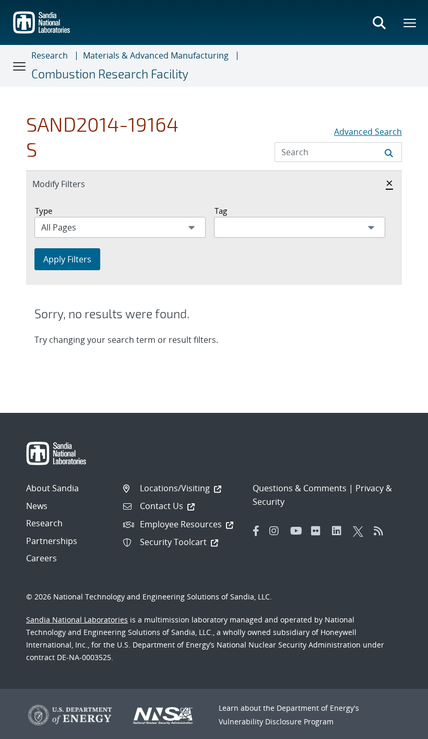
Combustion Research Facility (109, 73)
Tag (221, 210)
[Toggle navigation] (19, 65)
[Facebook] (256, 531)
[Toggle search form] (378, 22)
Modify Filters (70, 184)
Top (397, 727)
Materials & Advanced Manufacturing (156, 55)
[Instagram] (277, 531)
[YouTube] (298, 531)
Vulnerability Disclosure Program (276, 721)
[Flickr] (319, 531)
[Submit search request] (389, 152)
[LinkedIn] (340, 531)
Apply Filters (67, 259)
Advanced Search (368, 131)
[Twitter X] (360, 531)
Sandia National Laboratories (77, 620)
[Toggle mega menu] (410, 22)
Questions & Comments (300, 488)
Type (43, 210)
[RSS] (381, 531)
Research (49, 55)
